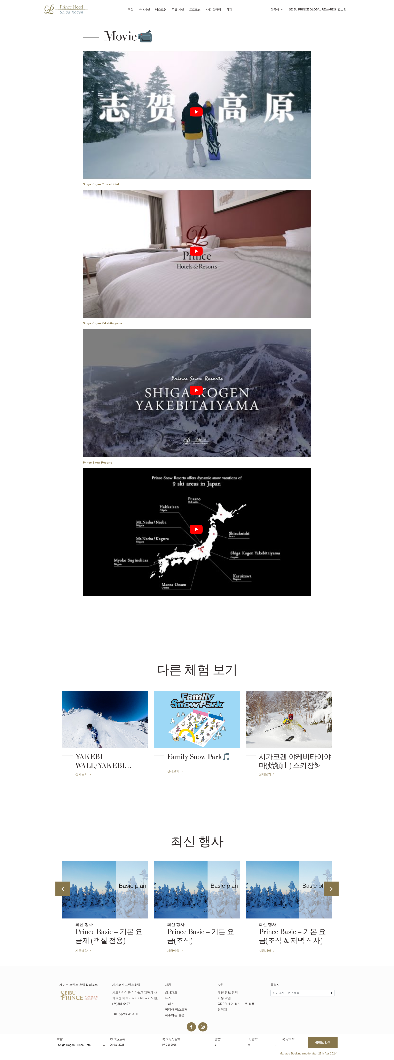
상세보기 (81, 774)
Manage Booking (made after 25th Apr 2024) (308, 1053)
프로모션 (195, 9)
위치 (229, 9)
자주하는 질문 (174, 1015)
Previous (62, 889)
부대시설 (144, 9)
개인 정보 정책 (228, 992)
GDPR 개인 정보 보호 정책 (236, 1003)
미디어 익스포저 (176, 1009)
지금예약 (81, 950)
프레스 (169, 1003)
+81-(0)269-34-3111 (125, 1013)
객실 (130, 9)
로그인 (342, 9)
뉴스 (168, 998)
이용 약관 (224, 998)
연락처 (222, 1009)
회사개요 (171, 992)
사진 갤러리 (213, 9)
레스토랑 (161, 9)
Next (331, 889)
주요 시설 (178, 9)
